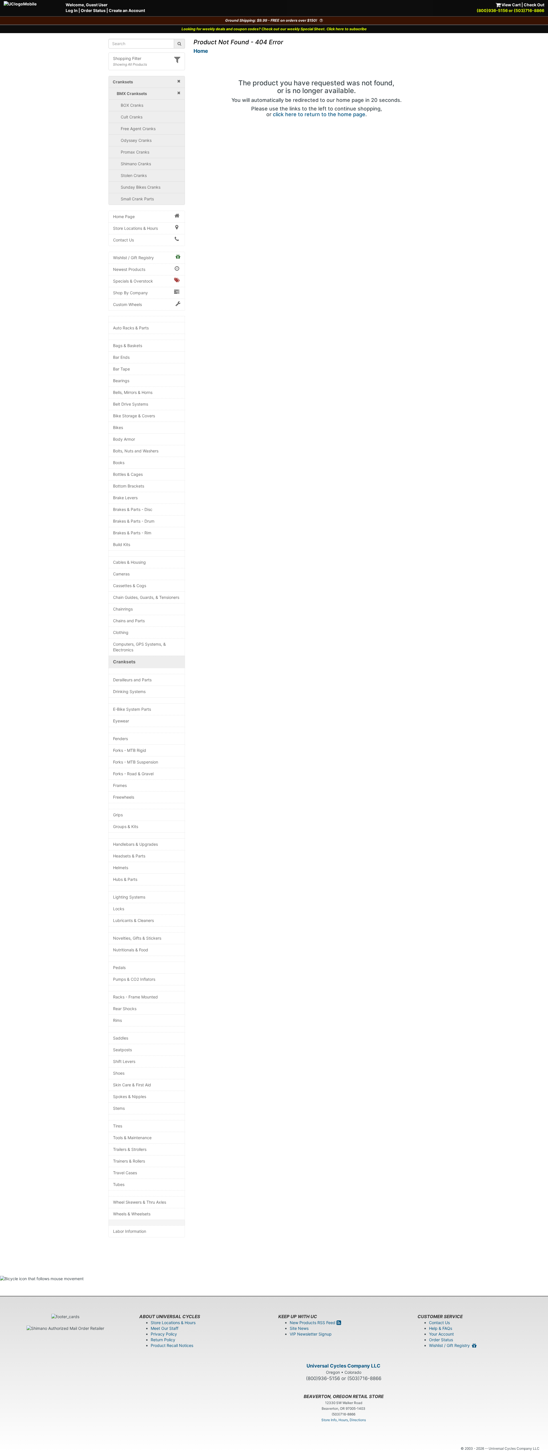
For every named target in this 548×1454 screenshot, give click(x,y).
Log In (72, 10)
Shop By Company (130, 292)
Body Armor (124, 439)
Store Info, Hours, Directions (343, 1420)
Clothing (120, 632)
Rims (117, 1020)
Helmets (120, 867)
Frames (120, 785)
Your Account (441, 1334)
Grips (118, 814)
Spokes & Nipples (129, 1096)
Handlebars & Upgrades (135, 844)
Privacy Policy (164, 1334)
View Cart (511, 4)
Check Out (534, 4)
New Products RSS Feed (313, 1322)
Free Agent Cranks (138, 128)
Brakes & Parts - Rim (132, 532)
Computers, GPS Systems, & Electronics (139, 647)
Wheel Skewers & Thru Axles (139, 1202)
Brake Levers (125, 497)
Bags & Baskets (127, 345)
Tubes (118, 1184)
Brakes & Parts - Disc (132, 509)
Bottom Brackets (128, 486)
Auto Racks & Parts (131, 327)
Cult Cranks (131, 116)
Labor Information (129, 1231)
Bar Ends (121, 357)
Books (118, 462)
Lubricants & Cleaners (133, 920)
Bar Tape (121, 368)
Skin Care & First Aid (132, 1084)
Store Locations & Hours (135, 228)
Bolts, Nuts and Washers (135, 450)
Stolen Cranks (134, 175)
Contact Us (123, 239)
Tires (117, 1125)
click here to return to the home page (319, 114)
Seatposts (122, 1049)
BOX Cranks (132, 105)
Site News (299, 1328)
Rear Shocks (124, 1008)
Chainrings (123, 609)
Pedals (119, 967)
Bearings (121, 380)
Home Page (124, 216)
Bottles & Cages (128, 474)
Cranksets (124, 661)
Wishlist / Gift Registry (133, 257)
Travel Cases (125, 1172)
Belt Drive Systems (130, 404)
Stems (119, 1108)
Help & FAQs (440, 1328)
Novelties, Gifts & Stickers (137, 938)
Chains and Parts (129, 620)
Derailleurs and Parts (132, 679)
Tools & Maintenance (132, 1137)
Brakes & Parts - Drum (133, 521)
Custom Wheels (127, 304)
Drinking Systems (129, 691)
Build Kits (121, 544)
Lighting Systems (129, 897)
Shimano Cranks (136, 163)
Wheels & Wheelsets (131, 1213)
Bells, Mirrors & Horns (132, 392)
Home (201, 51)
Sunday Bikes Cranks (140, 187)
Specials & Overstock (133, 281)
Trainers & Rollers (129, 1161)
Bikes (118, 427)
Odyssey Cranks (136, 140)
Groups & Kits (125, 826)
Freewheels (123, 797)
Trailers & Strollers (129, 1149)
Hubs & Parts (125, 879)
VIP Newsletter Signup (311, 1334)
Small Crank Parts (137, 198)
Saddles (120, 1038)
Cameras (121, 573)
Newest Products (129, 269)
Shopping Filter (127, 58)
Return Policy (163, 1339)
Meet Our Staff (164, 1328)
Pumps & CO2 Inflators (134, 979)
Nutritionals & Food (130, 949)
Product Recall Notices (172, 1345)
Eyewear (121, 720)
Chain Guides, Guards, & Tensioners (146, 597)
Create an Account (127, 10)
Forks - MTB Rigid (129, 750)
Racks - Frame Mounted (135, 996)
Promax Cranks (135, 152)
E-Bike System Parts (132, 709)
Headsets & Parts (129, 855)
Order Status (93, 10)
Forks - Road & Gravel (133, 773)
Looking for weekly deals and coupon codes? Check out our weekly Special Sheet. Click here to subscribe (274, 29)
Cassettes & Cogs (129, 585)
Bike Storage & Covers (134, 415)
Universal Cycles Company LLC (343, 1366)
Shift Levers (124, 1061)
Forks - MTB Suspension (135, 762)
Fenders (120, 738)
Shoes (118, 1073)
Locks (118, 908)
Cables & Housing (129, 562)
